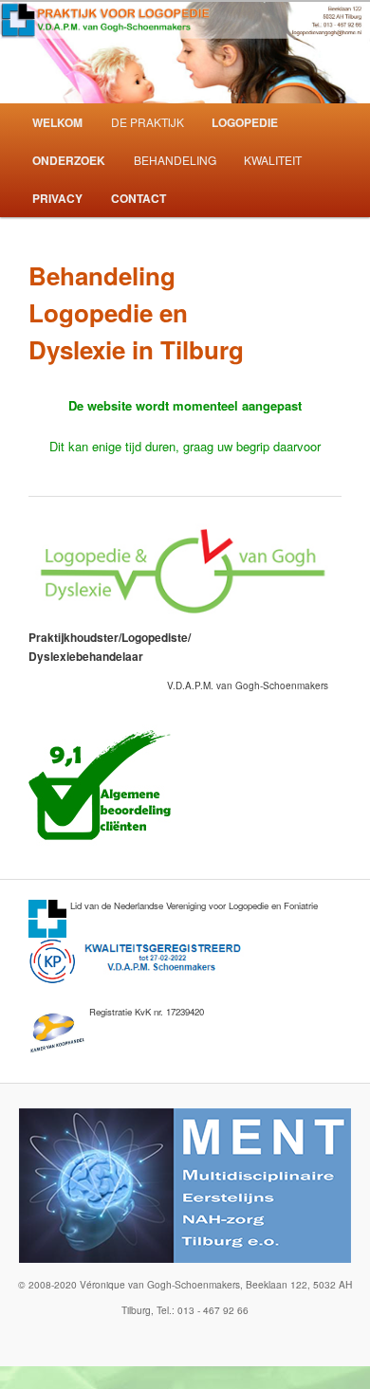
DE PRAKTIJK (147, 122)
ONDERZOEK (68, 160)
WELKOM (57, 122)
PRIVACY (57, 198)
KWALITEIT (273, 160)
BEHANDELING (175, 160)
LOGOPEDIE (245, 122)
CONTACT (138, 198)
